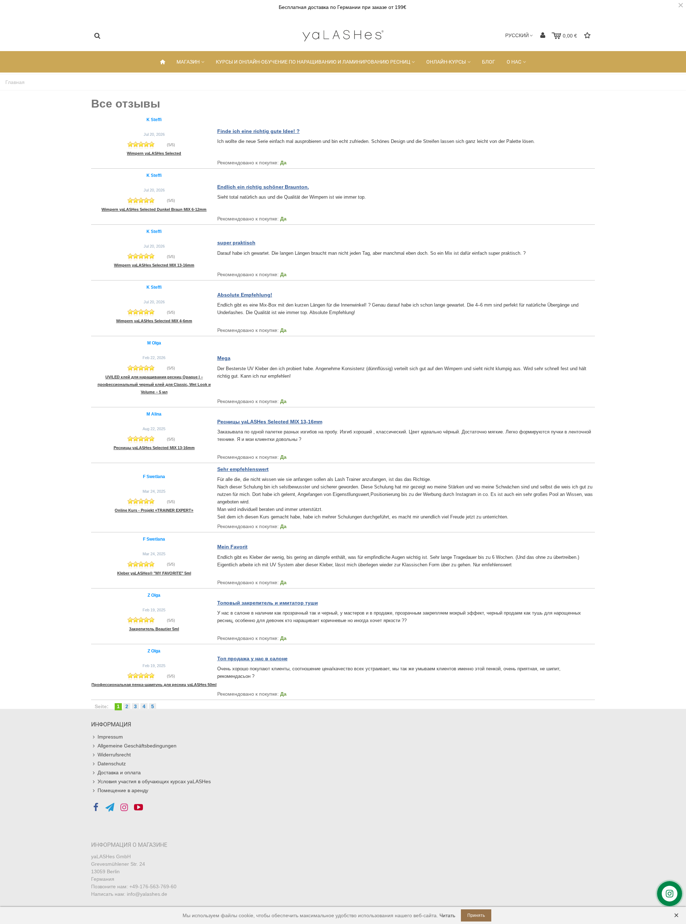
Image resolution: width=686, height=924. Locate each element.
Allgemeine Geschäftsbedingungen (137, 746)
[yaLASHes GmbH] (343, 36)
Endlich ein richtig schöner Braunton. (263, 187)
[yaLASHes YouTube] (138, 807)
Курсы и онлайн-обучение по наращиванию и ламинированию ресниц (313, 62)
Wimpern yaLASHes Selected (154, 153)
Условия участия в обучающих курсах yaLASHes (154, 781)
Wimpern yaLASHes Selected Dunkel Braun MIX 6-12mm (154, 209)
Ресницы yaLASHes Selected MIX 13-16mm (154, 448)
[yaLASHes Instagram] (124, 807)
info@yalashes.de (147, 894)
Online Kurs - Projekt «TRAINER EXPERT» (154, 510)
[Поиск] (97, 35)
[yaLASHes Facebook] (95, 807)
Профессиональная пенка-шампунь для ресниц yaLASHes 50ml (154, 684)
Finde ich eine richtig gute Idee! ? (258, 131)
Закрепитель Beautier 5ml (154, 629)
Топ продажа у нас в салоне (252, 658)
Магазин (188, 62)
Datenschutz (112, 763)
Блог (488, 62)
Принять (476, 915)
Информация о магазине (129, 844)
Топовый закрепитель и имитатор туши (267, 603)
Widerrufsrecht (114, 754)
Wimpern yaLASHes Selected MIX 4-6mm (154, 321)
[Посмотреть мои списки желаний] (588, 35)
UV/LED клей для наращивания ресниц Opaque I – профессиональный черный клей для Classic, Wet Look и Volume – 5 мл (154, 384)
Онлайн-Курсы (446, 62)
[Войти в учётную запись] (543, 35)
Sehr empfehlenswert (243, 469)
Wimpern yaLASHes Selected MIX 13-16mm (154, 265)
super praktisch (236, 242)
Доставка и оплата (119, 772)
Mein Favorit (232, 547)
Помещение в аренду (123, 790)
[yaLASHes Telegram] (109, 807)
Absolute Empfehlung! (244, 295)
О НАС (514, 62)
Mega (223, 358)
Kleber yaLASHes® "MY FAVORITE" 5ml (154, 573)
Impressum (110, 737)
